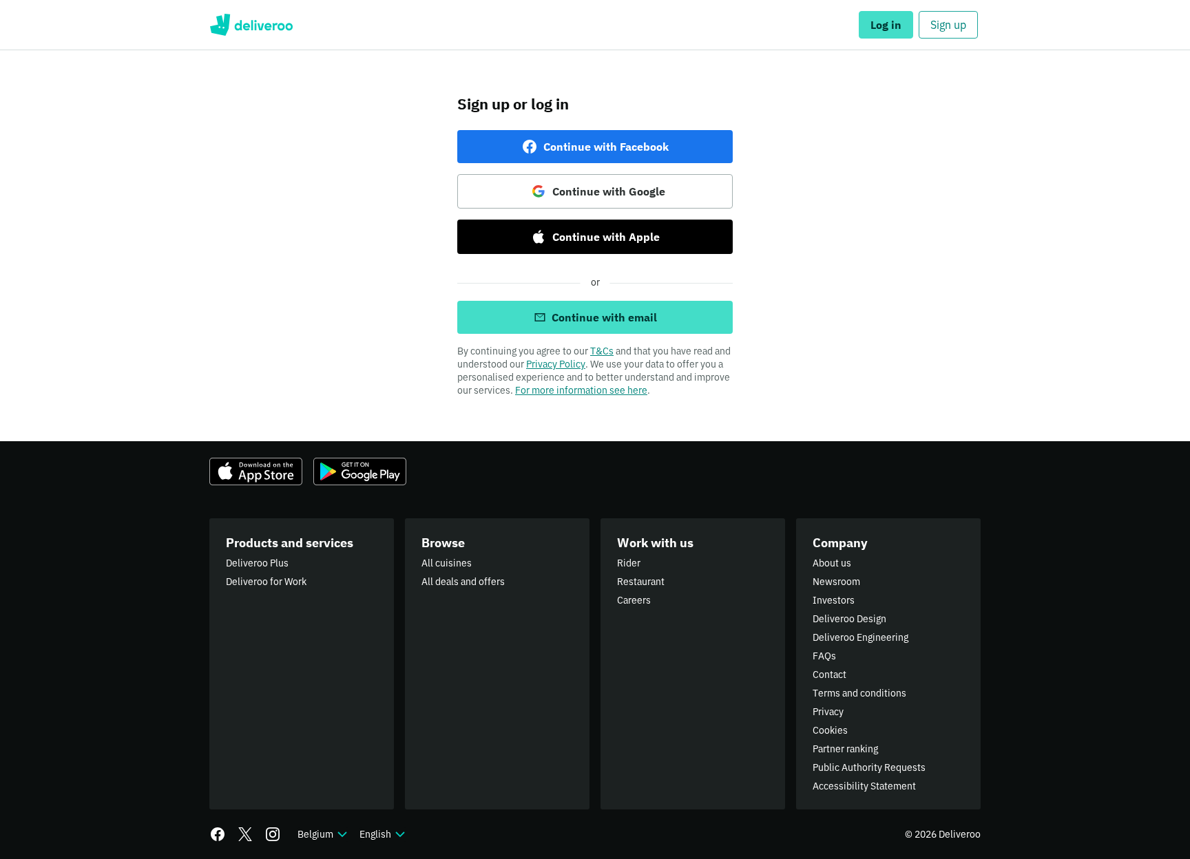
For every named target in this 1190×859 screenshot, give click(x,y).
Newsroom (836, 581)
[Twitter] (245, 834)
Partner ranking (845, 749)
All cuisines (446, 563)
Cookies (830, 730)
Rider (628, 563)
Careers (634, 600)
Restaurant (641, 581)
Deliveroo (251, 25)
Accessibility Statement (864, 786)
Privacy (828, 712)
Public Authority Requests (869, 767)
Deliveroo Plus (257, 563)
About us (832, 563)
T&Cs (602, 351)
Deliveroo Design (849, 619)
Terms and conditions (859, 693)
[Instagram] (272, 834)
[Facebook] (217, 834)
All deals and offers (463, 581)
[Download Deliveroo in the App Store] (255, 471)
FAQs (824, 656)
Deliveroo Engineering (860, 637)
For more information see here (581, 390)
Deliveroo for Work (266, 581)
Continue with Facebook (606, 146)
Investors (834, 600)
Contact (829, 674)
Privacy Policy (555, 364)
